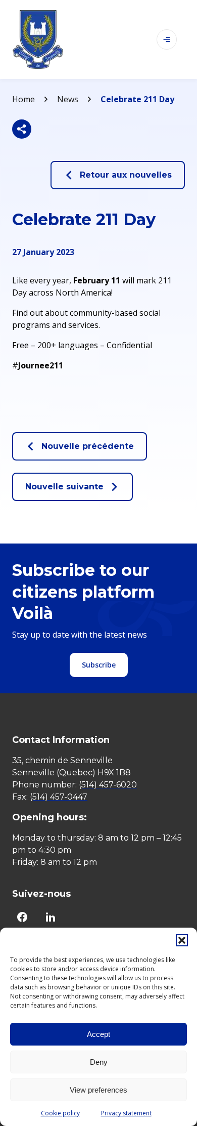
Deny (99, 1062)
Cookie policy (60, 1113)
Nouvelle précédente (87, 446)
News (67, 99)
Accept (98, 1034)
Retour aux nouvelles (126, 175)
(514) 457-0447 (58, 797)
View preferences (98, 1090)
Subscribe (99, 665)
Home (23, 99)
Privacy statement (126, 1113)
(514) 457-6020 (108, 784)
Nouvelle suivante (64, 486)
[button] (182, 940)
